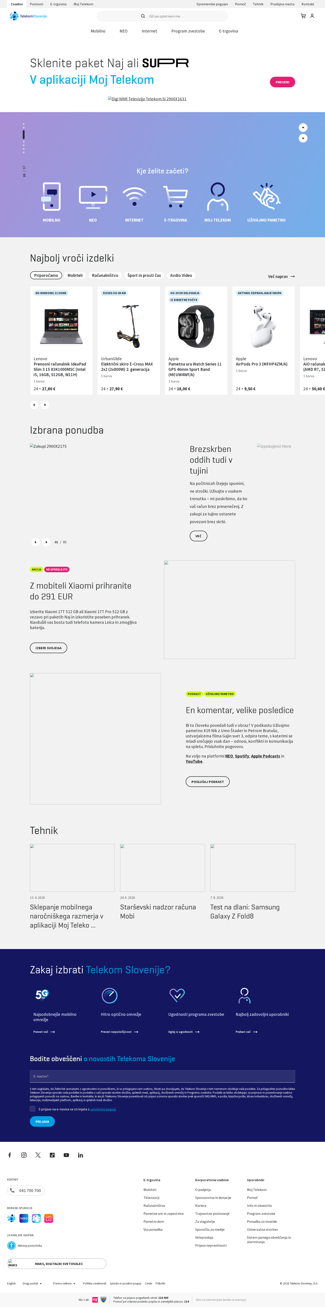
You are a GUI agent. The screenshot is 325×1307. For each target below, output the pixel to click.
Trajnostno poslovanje (212, 1213)
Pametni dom (153, 1221)
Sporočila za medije (210, 1229)
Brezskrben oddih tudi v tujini (211, 460)
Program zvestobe (261, 1213)
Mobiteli (149, 1189)
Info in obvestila (259, 1205)
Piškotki (160, 1283)
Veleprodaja (204, 1237)
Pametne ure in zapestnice (163, 1213)
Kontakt (308, 4)
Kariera (200, 1205)
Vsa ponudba (152, 1229)
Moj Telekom (83, 4)
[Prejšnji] (303, 138)
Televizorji (151, 1197)
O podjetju (203, 1189)
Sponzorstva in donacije (213, 1197)
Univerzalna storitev (262, 1229)
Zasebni (17, 4)
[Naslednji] (303, 127)
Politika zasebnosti (94, 1283)
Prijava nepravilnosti (211, 1245)
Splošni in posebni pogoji (125, 1283)
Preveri (282, 82)
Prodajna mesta (282, 4)
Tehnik (258, 4)
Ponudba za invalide (262, 1221)
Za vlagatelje (205, 1221)
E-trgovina (58, 4)
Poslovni (36, 4)
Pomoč (240, 4)
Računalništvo (154, 1205)
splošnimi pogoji (103, 1109)
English (11, 1283)
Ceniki (148, 1283)
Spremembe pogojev (212, 4)
